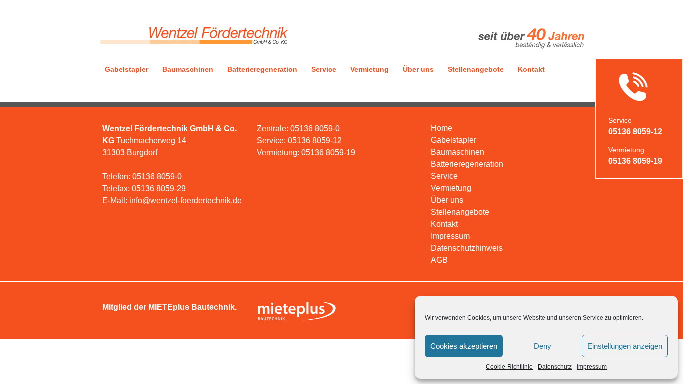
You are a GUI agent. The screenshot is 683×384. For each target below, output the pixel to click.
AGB (439, 260)
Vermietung (369, 70)
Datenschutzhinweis (467, 248)
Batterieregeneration (263, 70)
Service (324, 70)
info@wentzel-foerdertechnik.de (186, 200)
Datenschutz (555, 367)
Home (441, 128)
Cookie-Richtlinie (509, 367)
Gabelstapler (126, 70)
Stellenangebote (476, 70)
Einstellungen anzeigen (625, 346)
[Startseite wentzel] (193, 48)
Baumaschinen (188, 70)
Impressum (592, 367)
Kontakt (531, 70)
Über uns (418, 70)
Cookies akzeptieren (464, 346)
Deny (543, 346)
